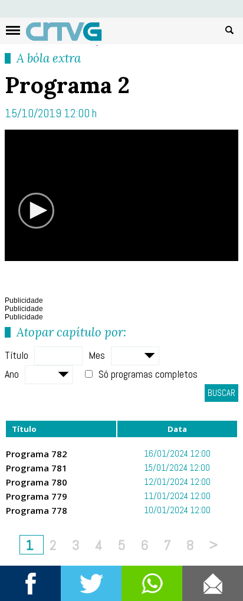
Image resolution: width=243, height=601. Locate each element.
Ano (12, 374)
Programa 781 (36, 468)
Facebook (30, 583)
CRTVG (70, 34)
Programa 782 (36, 454)
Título (16, 355)
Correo (212, 583)
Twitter (91, 583)
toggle (13, 30)
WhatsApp (151, 583)
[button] (37, 210)
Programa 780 (36, 482)
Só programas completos (148, 374)
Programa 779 (36, 496)
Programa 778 (36, 510)
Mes (96, 355)
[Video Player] (121, 195)
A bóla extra (49, 58)
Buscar (229, 29)
